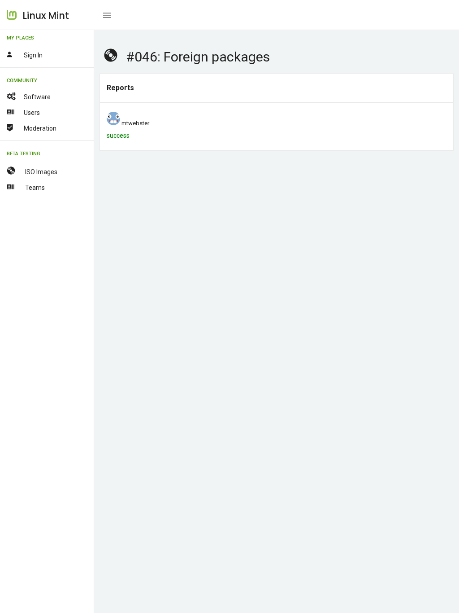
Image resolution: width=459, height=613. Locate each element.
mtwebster (135, 123)
